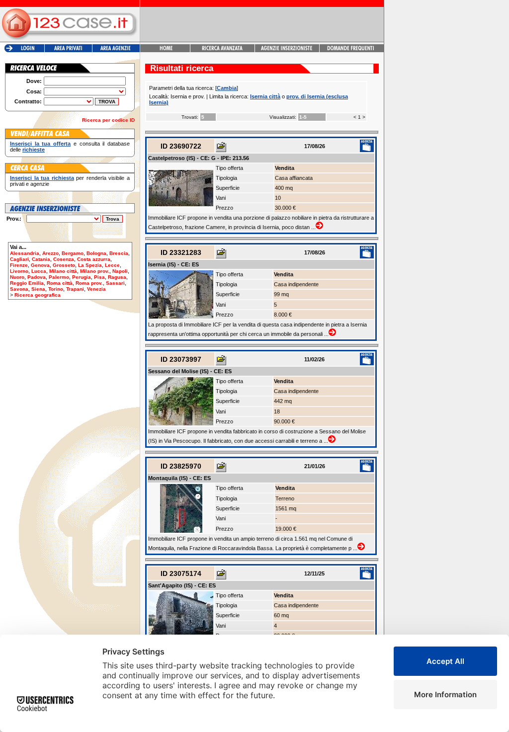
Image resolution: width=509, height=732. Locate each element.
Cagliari (19, 259)
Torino (55, 289)
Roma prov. (89, 283)
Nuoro (17, 277)
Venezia (96, 289)
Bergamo (73, 253)
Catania (41, 259)
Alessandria (24, 253)
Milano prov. (94, 271)
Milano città (63, 271)
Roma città (60, 283)
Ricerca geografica (37, 295)
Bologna (96, 253)
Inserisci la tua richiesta (42, 178)
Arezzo (50, 253)
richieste (33, 150)
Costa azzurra (93, 259)
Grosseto (64, 265)
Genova (40, 265)
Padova (36, 277)
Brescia (118, 253)
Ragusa (117, 277)
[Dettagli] (221, 147)
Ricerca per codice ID (108, 120)
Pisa (99, 277)
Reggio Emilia (27, 283)
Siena (38, 289)
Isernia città (265, 96)
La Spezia (90, 265)
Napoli (120, 271)
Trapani (75, 289)
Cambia (227, 88)
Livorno (19, 271)
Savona (19, 289)
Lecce (112, 265)
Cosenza (63, 259)
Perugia (81, 277)
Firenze (19, 265)
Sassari (115, 283)
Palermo (59, 277)
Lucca (38, 271)
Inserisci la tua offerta (40, 144)
